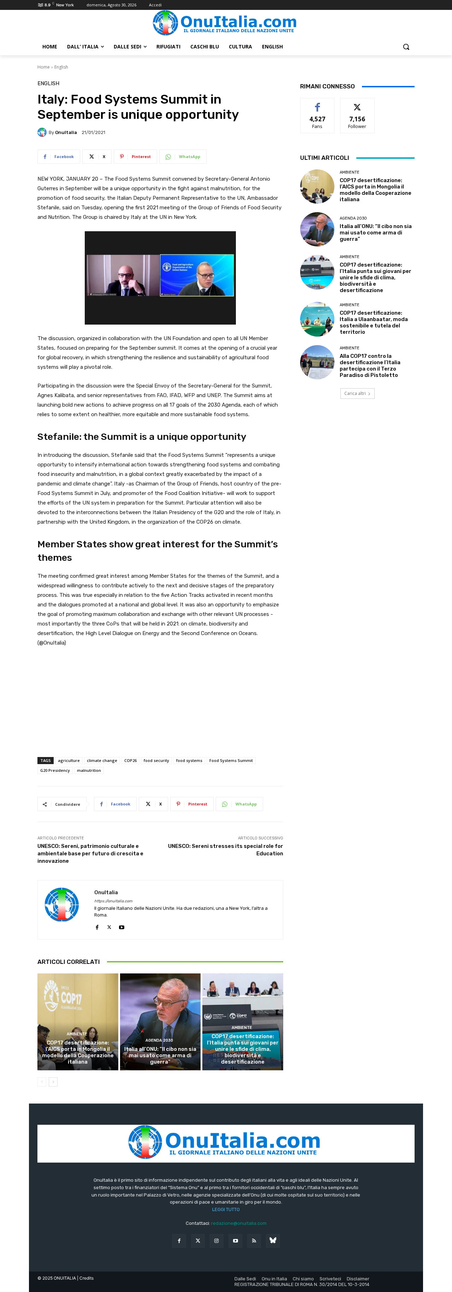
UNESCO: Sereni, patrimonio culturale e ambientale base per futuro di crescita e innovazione (90, 853)
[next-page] (53, 1082)
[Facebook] (97, 926)
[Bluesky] (273, 1241)
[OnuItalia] (43, 132)
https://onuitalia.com (113, 901)
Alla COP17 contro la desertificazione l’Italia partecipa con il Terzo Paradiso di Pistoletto (370, 365)
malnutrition (89, 770)
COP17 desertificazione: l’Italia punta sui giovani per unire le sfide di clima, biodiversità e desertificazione (243, 1049)
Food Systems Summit (231, 760)
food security (156, 760)
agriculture (69, 760)
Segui (357, 103)
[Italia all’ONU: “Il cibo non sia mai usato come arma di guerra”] (160, 1021)
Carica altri (355, 393)
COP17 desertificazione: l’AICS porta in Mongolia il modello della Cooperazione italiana (78, 1052)
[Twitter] (198, 1241)
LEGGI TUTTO (226, 1209)
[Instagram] (217, 1241)
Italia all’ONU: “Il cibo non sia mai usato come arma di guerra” (160, 1055)
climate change (102, 760)
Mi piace (317, 103)
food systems (189, 760)
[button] (406, 46)
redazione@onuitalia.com (239, 1223)
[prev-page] (41, 1082)
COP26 (130, 760)
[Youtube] (121, 926)
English (61, 67)
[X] (109, 926)
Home (43, 67)
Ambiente (77, 1034)
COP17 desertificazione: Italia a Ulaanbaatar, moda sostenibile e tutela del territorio (374, 322)
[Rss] (254, 1241)
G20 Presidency (55, 770)
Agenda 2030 (159, 1040)
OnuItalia (66, 132)
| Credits (85, 1278)
